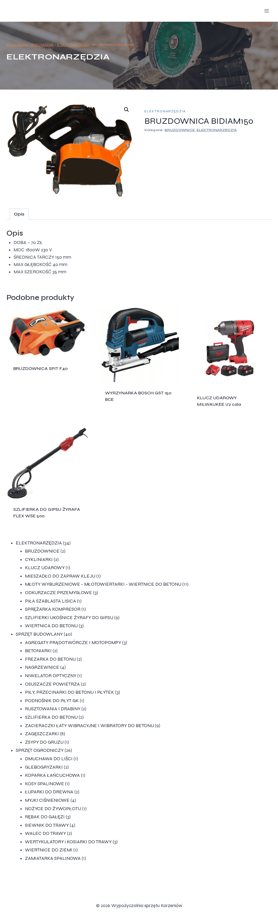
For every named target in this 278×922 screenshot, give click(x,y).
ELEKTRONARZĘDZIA (58, 57)
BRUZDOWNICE (180, 130)
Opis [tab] (19, 214)
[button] (126, 110)
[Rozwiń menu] (266, 11)
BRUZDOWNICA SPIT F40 (40, 368)
